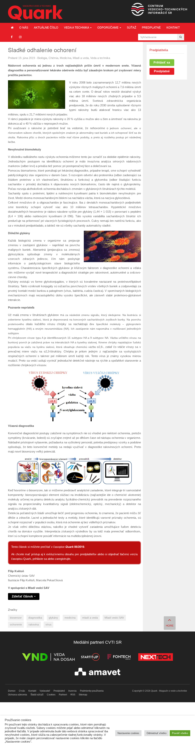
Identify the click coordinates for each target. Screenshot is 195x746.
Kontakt (173, 27)
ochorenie (16, 624)
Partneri (63, 694)
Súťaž (131, 27)
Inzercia (72, 691)
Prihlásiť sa (161, 62)
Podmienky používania (92, 691)
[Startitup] (90, 657)
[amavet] (97, 672)
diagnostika (35, 617)
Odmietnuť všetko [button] (156, 733)
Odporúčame (108, 27)
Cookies (51, 694)
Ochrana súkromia (17, 694)
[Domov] (12, 27)
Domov (11, 691)
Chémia (53, 58)
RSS (72, 694)
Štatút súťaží (36, 694)
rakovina (34, 624)
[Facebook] (11, 37)
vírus (48, 624)
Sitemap (83, 694)
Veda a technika (77, 27)
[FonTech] (119, 657)
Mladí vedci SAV (114, 617)
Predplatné (151, 27)
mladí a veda (90, 617)
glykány (53, 617)
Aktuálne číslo (46, 27)
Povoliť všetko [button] (180, 733)
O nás (23, 27)
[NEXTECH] (155, 657)
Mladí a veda (81, 58)
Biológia (42, 58)
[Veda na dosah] (48, 657)
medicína (70, 617)
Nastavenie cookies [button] (128, 733)
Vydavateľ (45, 691)
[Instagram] (20, 37)
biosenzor (16, 617)
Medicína (65, 58)
